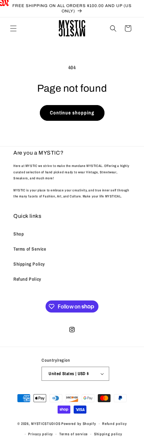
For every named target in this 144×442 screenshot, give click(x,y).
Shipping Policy (29, 264)
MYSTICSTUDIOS (45, 423)
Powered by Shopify (78, 423)
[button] (13, 28)
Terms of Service (29, 249)
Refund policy (114, 423)
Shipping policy (108, 434)
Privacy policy (40, 434)
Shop (18, 234)
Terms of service (73, 434)
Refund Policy (27, 279)
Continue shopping (72, 112)
